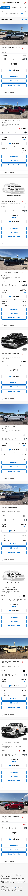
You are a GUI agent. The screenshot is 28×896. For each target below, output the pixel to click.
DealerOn (12, 887)
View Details (14, 76)
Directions (14, 7)
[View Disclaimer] (13, 59)
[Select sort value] (25, 20)
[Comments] (23, 59)
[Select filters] (23, 19)
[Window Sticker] (25, 59)
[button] (5, 7)
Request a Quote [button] (14, 85)
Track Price (15, 70)
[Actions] (25, 48)
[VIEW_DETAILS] (14, 188)
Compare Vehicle (9, 92)
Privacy (20, 887)
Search (21, 13)
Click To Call (14, 81)
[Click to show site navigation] (25, 8)
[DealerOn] (5, 886)
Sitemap (16, 887)
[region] (14, 151)
